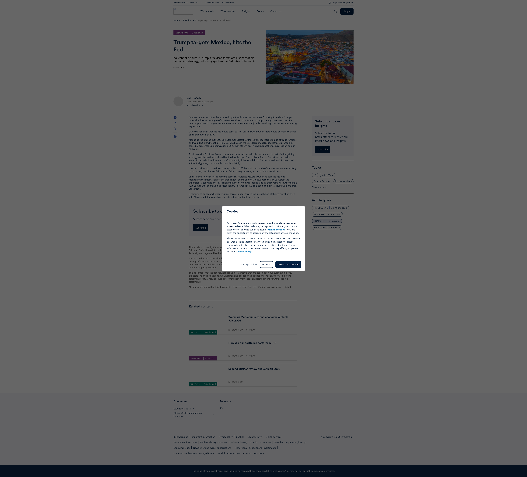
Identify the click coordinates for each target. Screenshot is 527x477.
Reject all (266, 264)
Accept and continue (288, 264)
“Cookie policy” (244, 251)
